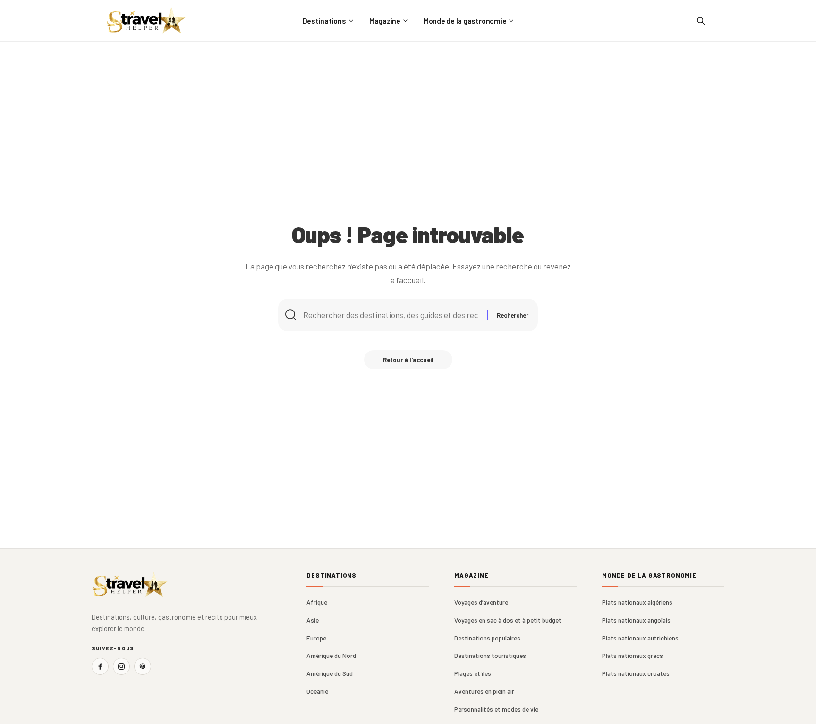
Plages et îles (472, 673)
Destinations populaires (487, 638)
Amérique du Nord (331, 655)
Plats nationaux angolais (636, 620)
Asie (312, 620)
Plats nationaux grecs (632, 655)
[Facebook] (100, 666)
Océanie (317, 691)
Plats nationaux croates (636, 673)
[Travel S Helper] (146, 20)
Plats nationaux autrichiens (640, 638)
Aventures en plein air (484, 691)
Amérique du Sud (329, 673)
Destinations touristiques (490, 655)
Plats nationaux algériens (637, 602)
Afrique (316, 602)
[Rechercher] (700, 21)
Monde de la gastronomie (649, 575)
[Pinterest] (142, 666)
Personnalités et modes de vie (496, 709)
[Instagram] (121, 666)
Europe (316, 638)
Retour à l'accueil (408, 359)
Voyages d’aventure (481, 602)
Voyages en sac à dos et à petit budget (507, 620)
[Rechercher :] (391, 315)
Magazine (471, 575)
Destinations (331, 575)
